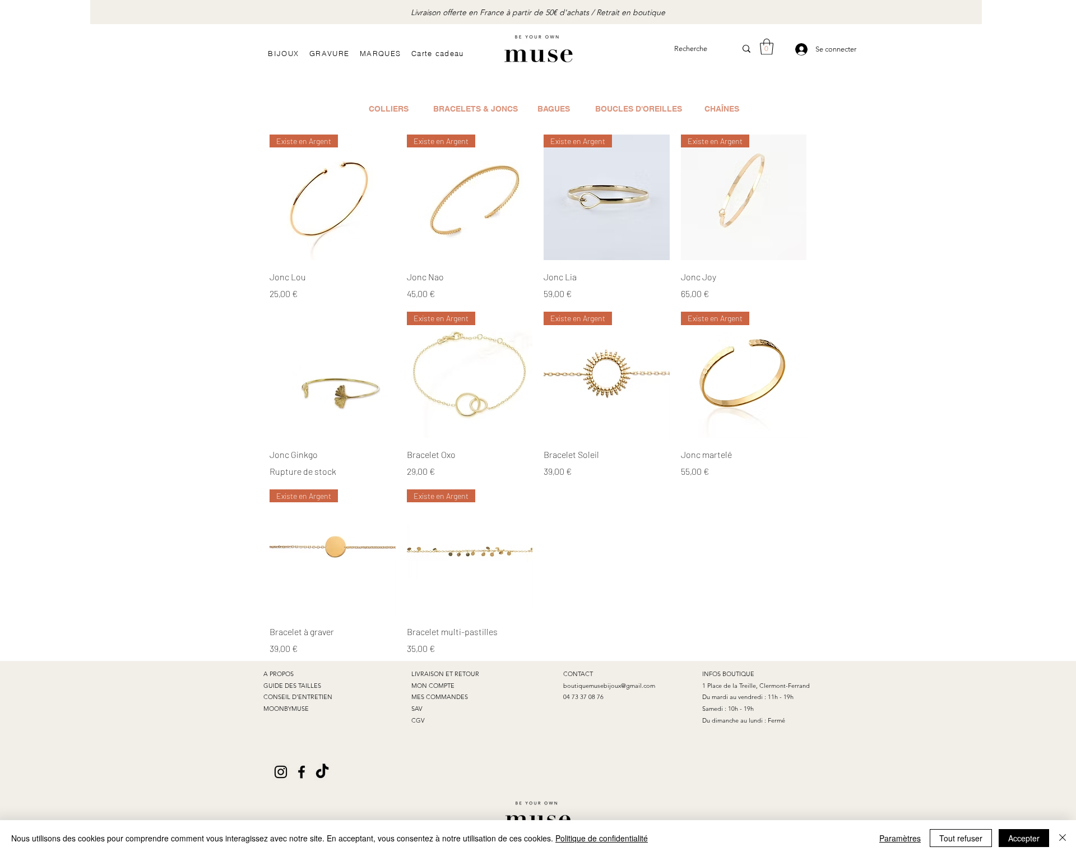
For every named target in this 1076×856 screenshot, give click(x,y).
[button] (766, 47)
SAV (417, 708)
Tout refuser (960, 838)
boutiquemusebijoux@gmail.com (609, 686)
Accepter (1024, 838)
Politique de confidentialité (601, 838)
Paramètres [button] (900, 838)
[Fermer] (1062, 838)
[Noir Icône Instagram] (280, 772)
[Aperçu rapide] (333, 375)
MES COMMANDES (439, 697)
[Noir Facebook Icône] (301, 772)
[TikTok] (322, 772)
